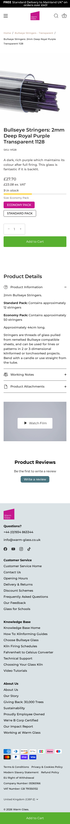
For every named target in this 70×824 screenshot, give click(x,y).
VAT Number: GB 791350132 (21, 788)
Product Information (24, 287)
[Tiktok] (29, 548)
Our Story (11, 696)
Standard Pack (20, 213)
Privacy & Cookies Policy (47, 767)
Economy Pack (19, 205)
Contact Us (12, 572)
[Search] (56, 16)
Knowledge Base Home (22, 628)
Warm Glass (20, 809)
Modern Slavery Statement (21, 772)
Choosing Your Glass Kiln (23, 664)
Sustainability (14, 708)
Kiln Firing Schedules (20, 646)
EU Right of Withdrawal (19, 777)
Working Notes (22, 374)
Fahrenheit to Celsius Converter (28, 652)
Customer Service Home (23, 566)
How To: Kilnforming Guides (26, 634)
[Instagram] (21, 548)
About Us (11, 690)
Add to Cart (35, 818)
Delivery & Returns (18, 584)
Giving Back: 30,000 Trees (24, 702)
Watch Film (37, 423)
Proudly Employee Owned (24, 714)
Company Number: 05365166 (22, 783)
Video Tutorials (15, 670)
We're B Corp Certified (21, 720)
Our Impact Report (18, 726)
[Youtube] (13, 548)
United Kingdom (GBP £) (19, 799)
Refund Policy (50, 772)
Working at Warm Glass (22, 732)
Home (7, 33)
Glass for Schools (17, 609)
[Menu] (6, 16)
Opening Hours (16, 578)
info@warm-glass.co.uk (22, 540)
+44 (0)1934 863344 (18, 532)
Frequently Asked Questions (26, 596)
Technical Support (18, 658)
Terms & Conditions (16, 767)
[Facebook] (5, 548)
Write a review (35, 479)
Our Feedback (15, 603)
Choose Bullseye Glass (21, 640)
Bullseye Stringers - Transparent (34, 33)
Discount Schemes (18, 590)
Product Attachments (27, 386)
